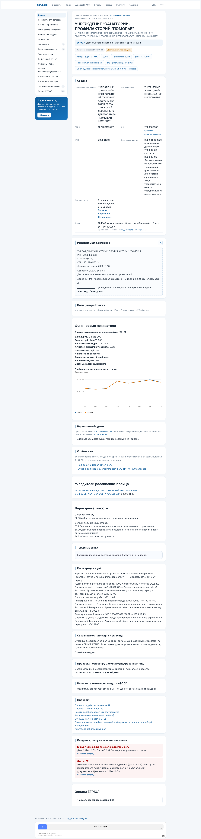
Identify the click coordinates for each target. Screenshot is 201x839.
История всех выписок (120, 15)
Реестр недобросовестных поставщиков (97, 712)
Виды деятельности (51, 49)
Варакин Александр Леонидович (104, 213)
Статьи (109, 5)
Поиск (68, 5)
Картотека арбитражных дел (90, 729)
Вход (161, 4)
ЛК (154, 4)
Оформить (44, 115)
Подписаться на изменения (89, 63)
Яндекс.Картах (127, 230)
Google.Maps (142, 230)
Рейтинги (120, 5)
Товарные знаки (45, 54)
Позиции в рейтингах (48, 25)
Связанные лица (46, 64)
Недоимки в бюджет (47, 34)
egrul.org (42, 4)
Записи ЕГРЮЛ (51, 91)
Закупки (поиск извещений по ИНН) (94, 715)
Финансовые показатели (49, 29)
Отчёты (97, 5)
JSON (105, 57)
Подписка (133, 5)
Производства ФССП (48, 76)
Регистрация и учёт (47, 59)
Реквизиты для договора (49, 20)
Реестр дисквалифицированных (49, 70)
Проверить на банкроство (89, 708)
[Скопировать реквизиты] (160, 243)
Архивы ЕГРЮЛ (82, 5)
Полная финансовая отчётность (95, 464)
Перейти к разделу (85, 754)
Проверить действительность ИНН (94, 705)
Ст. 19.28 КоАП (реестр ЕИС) (90, 718)
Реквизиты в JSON (121, 57)
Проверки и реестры (48, 81)
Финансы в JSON (142, 57)
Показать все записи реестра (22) (119, 800)
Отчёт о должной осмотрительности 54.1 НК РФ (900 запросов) (106, 69)
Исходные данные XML (87, 57)
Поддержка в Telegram (76, 818)
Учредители (51, 44)
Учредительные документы (119, 63)
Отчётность (43, 39)
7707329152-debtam (103, 431)
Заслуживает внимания (51, 86)
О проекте (56, 5)
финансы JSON (100, 434)
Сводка (41, 15)
